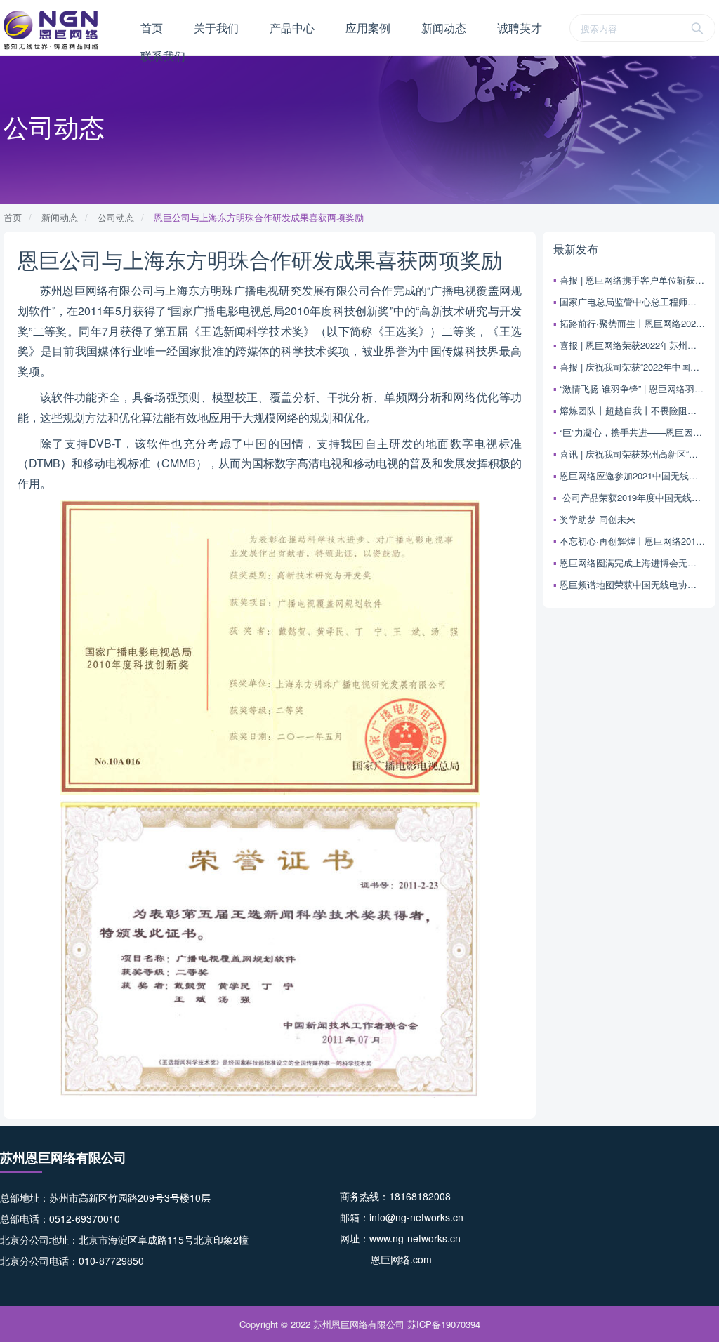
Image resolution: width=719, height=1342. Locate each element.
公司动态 (116, 217)
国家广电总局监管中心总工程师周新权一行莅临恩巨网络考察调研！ (632, 301)
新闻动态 (443, 28)
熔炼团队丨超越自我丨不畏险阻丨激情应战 (632, 410)
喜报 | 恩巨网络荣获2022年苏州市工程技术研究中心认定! (632, 345)
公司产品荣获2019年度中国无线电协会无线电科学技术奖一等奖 (632, 497)
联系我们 (162, 56)
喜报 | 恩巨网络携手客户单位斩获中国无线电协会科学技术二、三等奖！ (632, 279)
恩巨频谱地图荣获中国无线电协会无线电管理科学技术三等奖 (632, 584)
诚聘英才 (519, 28)
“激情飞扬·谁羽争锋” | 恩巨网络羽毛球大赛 (632, 388)
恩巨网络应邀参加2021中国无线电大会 (632, 475)
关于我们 (216, 28)
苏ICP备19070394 (443, 1324)
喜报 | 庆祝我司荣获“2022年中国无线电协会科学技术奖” (632, 366)
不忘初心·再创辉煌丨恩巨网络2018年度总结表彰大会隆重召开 (632, 540)
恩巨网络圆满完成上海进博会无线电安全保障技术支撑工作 (632, 562)
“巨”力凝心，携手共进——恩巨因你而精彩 (632, 432)
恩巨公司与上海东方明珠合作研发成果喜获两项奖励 (259, 217)
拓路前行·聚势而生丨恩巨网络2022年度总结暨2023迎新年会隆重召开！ (632, 323)
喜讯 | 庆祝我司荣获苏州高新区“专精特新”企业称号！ (632, 453)
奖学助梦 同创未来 (597, 519)
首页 (151, 28)
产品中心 (292, 28)
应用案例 (367, 28)
